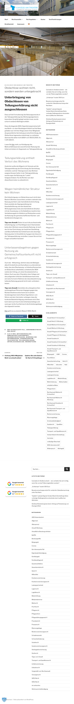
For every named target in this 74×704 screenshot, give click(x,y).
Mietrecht (49, 220)
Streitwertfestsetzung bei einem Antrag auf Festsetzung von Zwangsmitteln (56, 121)
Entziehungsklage (24, 334)
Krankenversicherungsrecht (54, 199)
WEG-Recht (11, 331)
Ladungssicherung (52, 375)
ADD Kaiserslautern (52, 134)
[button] (15, 484)
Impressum (20, 24)
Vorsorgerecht (50, 292)
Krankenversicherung (52, 195)
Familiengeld (50, 174)
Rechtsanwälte (16, 19)
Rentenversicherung (53, 414)
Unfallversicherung (52, 281)
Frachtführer (51, 358)
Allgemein (49, 138)
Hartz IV (48, 188)
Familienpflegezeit (51, 177)
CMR (58, 354)
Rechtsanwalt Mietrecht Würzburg (54, 398)
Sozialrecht (49, 260)
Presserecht (50, 242)
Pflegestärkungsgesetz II (54, 235)
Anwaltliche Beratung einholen (55, 149)
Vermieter (50, 438)
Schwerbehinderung (52, 256)
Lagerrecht (49, 206)
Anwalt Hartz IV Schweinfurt (56, 318)
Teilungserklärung (27, 340)
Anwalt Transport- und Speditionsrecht (54, 350)
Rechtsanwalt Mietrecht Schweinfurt (54, 393)
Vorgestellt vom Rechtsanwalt (55, 288)
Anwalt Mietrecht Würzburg (55, 328)
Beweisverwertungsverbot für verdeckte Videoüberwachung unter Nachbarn (57, 103)
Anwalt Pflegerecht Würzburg (56, 335)
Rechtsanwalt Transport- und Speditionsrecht (56, 409)
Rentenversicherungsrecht (54, 249)
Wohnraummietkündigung (54, 306)
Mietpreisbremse (51, 217)
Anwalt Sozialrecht (53, 338)
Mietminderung (52, 382)
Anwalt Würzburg (51, 145)
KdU (66, 364)
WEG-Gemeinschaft (53, 445)
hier (13, 144)
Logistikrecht (50, 210)
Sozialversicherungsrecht (54, 263)
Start (6, 19)
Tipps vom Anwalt (51, 274)
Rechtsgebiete (31, 19)
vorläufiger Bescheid (53, 441)
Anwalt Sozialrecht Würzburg (56, 345)
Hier (6, 311)
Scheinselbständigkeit (54, 421)
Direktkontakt (9, 24)
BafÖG (48, 152)
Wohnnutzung (30, 341)
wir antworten (50, 303)
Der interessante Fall (16, 329)
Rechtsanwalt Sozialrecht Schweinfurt (55, 404)
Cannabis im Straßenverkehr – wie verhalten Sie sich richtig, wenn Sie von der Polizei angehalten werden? (57, 92)
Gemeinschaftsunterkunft (18, 335)
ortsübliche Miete (52, 385)
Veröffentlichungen (55, 19)
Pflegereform (50, 231)
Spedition (59, 424)
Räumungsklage (51, 245)
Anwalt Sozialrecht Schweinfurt (56, 342)
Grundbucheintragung (16, 337)
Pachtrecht (49, 224)
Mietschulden (63, 382)
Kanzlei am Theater (25, 85)
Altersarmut (49, 142)
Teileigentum (12, 340)
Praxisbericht (50, 238)
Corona (48, 163)
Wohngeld (61, 448)
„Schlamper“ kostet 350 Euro (55, 97)
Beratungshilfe (50, 156)
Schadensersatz (51, 252)
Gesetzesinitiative (51, 181)
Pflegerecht (49, 227)
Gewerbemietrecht (33, 329)
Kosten (43, 19)
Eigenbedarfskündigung (53, 170)
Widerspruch (51, 448)
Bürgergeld (49, 159)
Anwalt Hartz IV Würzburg (55, 321)
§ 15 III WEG (11, 334)
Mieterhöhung (50, 213)
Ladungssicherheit (51, 202)
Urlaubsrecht (50, 285)
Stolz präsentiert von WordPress (23, 699)
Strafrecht (49, 270)
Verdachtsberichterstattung (55, 434)
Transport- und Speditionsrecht (55, 278)
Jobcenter (59, 364)
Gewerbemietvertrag (53, 361)
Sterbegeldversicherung (53, 267)
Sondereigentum (26, 338)
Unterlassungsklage (15, 341)
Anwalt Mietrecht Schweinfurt (56, 324)
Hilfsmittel (49, 192)
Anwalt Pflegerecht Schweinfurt (57, 331)
